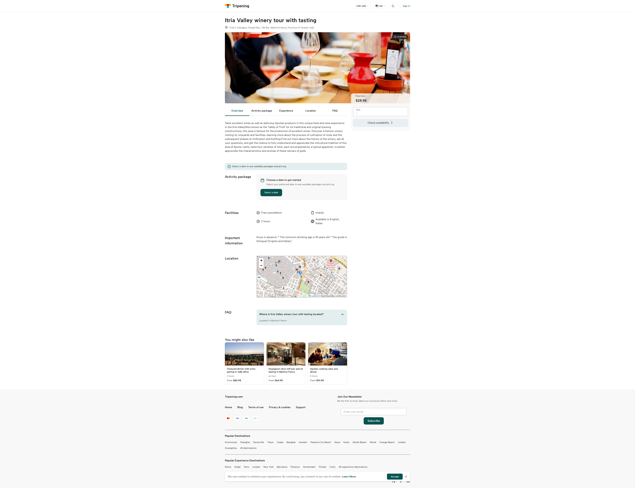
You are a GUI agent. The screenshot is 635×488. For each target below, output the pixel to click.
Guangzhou (231, 448)
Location (310, 110)
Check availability (378, 122)
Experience (286, 110)
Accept (395, 476)
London (402, 442)
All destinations (248, 448)
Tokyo (270, 442)
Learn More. (349, 476)
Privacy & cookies (280, 407)
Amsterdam (309, 467)
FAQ (335, 110)
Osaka (280, 442)
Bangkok (291, 442)
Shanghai (245, 442)
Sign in (406, 6)
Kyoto (346, 442)
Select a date (271, 192)
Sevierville (258, 442)
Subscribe (374, 420)
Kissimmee (231, 442)
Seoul (337, 442)
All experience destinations (353, 467)
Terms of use (256, 407)
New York (268, 467)
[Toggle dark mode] (393, 6)
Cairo (332, 467)
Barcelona (282, 467)
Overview (237, 110)
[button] (300, 273)
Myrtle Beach (360, 442)
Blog (240, 407)
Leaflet (314, 295)
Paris (246, 467)
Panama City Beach (320, 442)
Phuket (322, 467)
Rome (228, 467)
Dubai (237, 467)
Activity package (261, 110)
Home (228, 407)
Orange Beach (387, 442)
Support (301, 407)
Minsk (373, 442)
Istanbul (303, 442)
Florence (295, 467)
